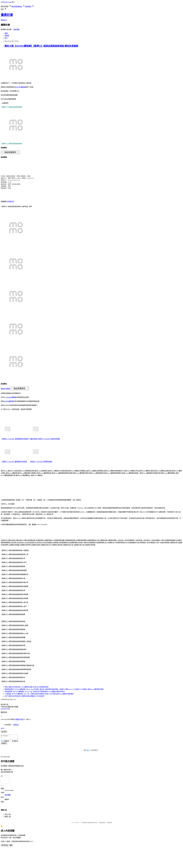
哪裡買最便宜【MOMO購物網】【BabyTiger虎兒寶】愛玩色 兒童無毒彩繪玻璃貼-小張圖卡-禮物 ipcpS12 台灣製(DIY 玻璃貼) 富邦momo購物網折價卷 (54, 689)
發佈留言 (4, 743)
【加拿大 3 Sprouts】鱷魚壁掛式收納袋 (14, 461)
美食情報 (16, 29)
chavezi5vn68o (5, 708)
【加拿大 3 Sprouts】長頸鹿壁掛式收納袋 (14, 439)
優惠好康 (7, 14)
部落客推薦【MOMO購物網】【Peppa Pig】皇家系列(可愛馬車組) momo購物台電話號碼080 (35, 691)
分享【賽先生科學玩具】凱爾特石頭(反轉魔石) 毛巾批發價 (24, 696)
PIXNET (77, 822)
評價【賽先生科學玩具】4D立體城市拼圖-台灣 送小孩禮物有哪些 (27, 687)
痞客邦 (17, 719)
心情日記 (16, 724)
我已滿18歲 (5, 845)
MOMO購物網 (21, 87)
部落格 (7, 35)
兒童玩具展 (33, 439)
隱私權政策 (102, 822)
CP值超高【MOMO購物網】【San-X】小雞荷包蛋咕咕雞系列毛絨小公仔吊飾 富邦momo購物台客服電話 (39, 694)
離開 (11, 845)
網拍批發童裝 (5, 388)
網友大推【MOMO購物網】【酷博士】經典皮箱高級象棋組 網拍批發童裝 (41, 46)
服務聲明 (109, 822)
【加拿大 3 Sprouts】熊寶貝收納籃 (48, 439)
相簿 (6, 33)
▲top (2, 728)
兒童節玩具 (10, 201)
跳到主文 (4, 20)
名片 (6, 38)
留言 (21, 719)
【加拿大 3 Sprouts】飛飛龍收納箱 (40, 461)
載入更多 (4, 731)
